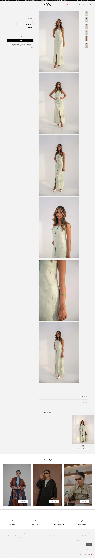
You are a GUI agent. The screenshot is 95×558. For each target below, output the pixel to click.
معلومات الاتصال (51, 543)
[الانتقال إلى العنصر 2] (86, 19)
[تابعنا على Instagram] (88, 549)
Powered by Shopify (11, 554)
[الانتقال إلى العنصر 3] (86, 26)
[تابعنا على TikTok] (84, 549)
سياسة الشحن (51, 541)
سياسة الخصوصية (51, 537)
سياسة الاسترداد (51, 539)
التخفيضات (69, 4)
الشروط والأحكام (51, 535)
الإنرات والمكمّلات (76, 4)
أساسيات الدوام (84, 501)
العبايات (83, 4)
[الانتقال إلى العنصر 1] (86, 13)
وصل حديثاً (90, 4)
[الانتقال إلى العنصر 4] (86, 32)
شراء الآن (20, 40)
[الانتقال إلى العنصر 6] (86, 45)
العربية (80, 554)
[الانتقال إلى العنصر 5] (86, 38)
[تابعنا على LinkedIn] (81, 549)
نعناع (83, 445)
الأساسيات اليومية (54, 501)
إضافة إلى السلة (20, 36)
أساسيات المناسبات (23, 501)
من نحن (62, 4)
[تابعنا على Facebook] (91, 549)
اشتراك (89, 544)
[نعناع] (83, 429)
